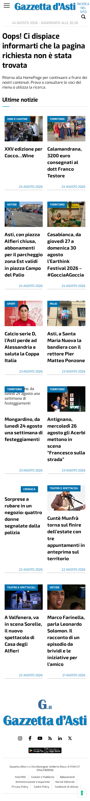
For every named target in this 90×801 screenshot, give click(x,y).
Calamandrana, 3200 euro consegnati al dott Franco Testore (64, 162)
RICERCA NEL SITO (83, 5)
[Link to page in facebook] (30, 738)
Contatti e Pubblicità (43, 777)
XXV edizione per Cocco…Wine (23, 152)
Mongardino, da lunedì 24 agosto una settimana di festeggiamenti (24, 429)
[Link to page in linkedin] (60, 738)
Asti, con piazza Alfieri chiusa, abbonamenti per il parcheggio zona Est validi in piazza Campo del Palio (24, 254)
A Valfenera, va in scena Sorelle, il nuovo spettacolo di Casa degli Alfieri (23, 633)
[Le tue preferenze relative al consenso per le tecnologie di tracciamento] (82, 793)
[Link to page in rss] (50, 738)
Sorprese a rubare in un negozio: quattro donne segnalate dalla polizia (23, 515)
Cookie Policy (41, 787)
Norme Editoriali (65, 782)
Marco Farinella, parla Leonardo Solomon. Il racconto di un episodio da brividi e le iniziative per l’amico (66, 640)
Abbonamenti (67, 777)
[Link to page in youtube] (40, 738)
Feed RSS (20, 777)
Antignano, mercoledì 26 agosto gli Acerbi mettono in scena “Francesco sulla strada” (66, 439)
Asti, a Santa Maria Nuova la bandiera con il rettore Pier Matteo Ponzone (66, 347)
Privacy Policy (20, 787)
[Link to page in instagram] (20, 738)
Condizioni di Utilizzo (66, 787)
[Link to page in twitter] (70, 738)
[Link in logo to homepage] (45, 719)
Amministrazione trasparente (33, 782)
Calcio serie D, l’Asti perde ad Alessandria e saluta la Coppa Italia (22, 347)
